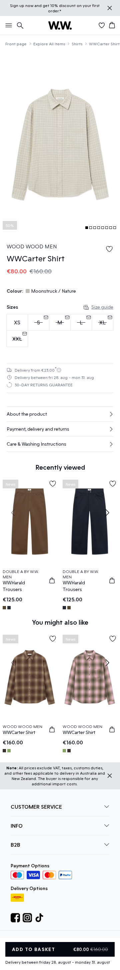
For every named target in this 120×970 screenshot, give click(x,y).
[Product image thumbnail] (86, 227)
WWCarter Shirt (104, 43)
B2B (15, 844)
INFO (17, 825)
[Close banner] (110, 8)
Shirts (77, 43)
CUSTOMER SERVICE (36, 806)
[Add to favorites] (109, 249)
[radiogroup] (60, 330)
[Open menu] (7, 25)
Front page (16, 43)
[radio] (17, 322)
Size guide (102, 307)
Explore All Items (49, 43)
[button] (60, 414)
